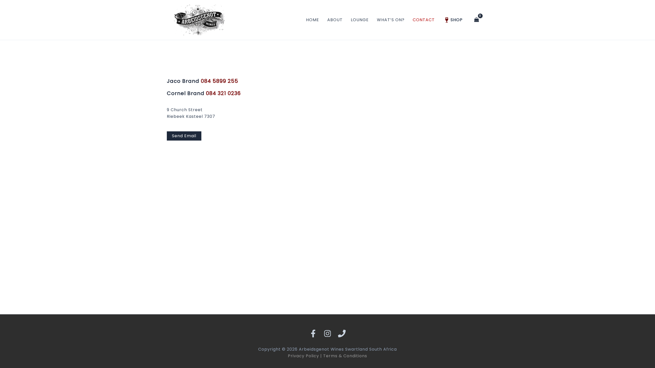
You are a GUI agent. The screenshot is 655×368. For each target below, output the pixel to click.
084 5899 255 (219, 81)
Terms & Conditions (345, 356)
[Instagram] (327, 333)
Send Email (184, 136)
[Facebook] (313, 333)
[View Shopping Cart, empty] (476, 20)
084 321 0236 (223, 93)
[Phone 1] (342, 333)
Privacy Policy (303, 356)
